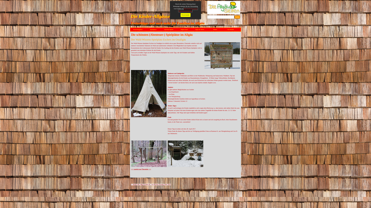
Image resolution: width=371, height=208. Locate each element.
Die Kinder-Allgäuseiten (154, 16)
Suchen (237, 17)
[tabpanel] (167, 49)
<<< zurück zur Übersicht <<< (141, 169)
